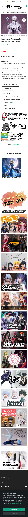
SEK (13, 1)
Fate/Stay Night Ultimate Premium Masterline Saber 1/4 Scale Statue (11, 181)
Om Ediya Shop (5, 481)
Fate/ (15, 14)
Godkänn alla (14, 509)
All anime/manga (8, 14)
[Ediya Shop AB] (15, 8)
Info (2, 486)
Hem (2, 14)
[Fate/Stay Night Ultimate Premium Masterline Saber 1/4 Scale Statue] (14, 171)
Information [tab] (7, 92)
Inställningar (14, 513)
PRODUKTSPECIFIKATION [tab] (10, 88)
